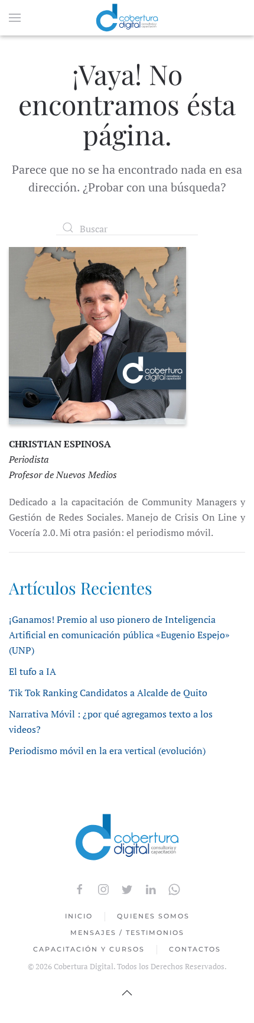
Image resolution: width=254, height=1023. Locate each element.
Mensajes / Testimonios (127, 932)
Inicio (79, 916)
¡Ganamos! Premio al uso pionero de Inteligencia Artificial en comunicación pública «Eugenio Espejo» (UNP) (119, 635)
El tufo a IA (32, 671)
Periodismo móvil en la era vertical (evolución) (107, 750)
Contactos (195, 949)
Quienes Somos (153, 916)
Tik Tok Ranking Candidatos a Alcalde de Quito (108, 692)
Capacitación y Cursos (89, 949)
